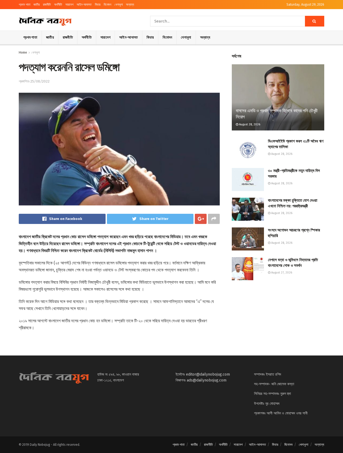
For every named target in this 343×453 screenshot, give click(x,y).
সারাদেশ (69, 4)
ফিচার (97, 4)
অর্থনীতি (58, 4)
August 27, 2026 (281, 272)
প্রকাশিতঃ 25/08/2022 (34, 81)
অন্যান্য (130, 4)
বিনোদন (107, 4)
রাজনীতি (47, 4)
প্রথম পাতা (24, 4)
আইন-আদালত (84, 4)
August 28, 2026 (249, 124)
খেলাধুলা (118, 4)
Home (23, 52)
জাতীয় (36, 4)
